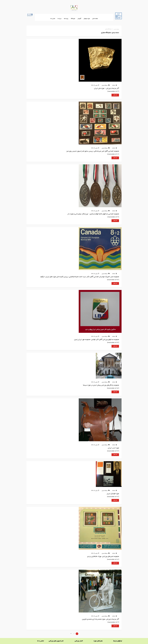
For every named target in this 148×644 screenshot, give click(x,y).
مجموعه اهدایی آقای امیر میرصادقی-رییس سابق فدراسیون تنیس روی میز (92, 151)
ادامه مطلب (115, 95)
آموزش (79, 18)
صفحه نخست (116, 29)
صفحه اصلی (95, 18)
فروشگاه (73, 18)
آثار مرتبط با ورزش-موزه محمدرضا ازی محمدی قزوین (100, 619)
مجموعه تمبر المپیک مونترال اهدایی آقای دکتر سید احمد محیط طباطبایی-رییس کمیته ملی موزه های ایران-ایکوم (80, 277)
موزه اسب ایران (113, 448)
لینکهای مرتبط (117, 641)
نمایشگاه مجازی (108, 29)
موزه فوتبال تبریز (113, 494)
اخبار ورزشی (79, 641)
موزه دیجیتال (87, 18)
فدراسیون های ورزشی (56, 641)
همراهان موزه (98, 641)
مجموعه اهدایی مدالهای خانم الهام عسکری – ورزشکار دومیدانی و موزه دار (93, 214)
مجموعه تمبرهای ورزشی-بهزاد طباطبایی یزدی (103, 556)
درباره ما (59, 18)
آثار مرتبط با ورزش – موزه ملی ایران (106, 88)
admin (113, 85)
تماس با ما (52, 18)
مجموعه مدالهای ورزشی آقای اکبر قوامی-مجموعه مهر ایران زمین (96, 340)
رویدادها (66, 18)
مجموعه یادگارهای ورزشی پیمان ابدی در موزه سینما (101, 385)
